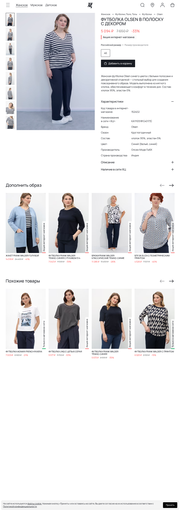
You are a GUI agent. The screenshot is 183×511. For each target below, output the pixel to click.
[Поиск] (142, 6)
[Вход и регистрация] (162, 6)
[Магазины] (152, 6)
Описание (108, 162)
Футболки (147, 14)
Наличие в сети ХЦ (113, 169)
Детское (51, 5)
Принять (170, 505)
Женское (22, 5)
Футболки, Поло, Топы (126, 14)
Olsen (160, 14)
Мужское (37, 5)
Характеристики (112, 101)
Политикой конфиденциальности (20, 506)
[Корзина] (172, 6)
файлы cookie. (35, 503)
